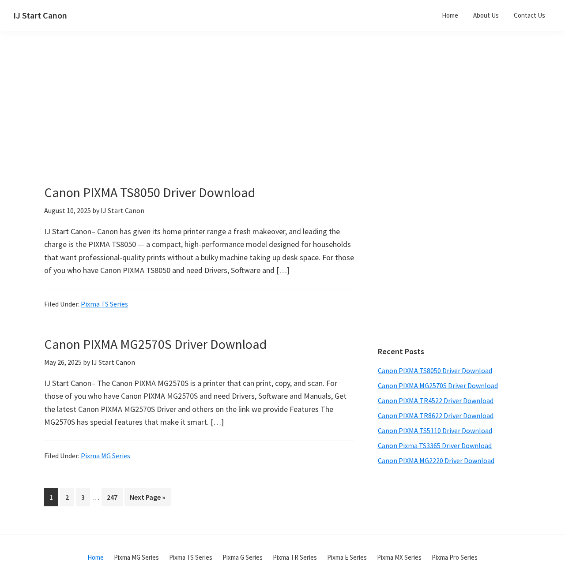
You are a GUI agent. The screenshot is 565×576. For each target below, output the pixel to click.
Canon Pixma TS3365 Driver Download (435, 445)
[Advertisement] (220, 122)
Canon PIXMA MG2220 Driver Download (436, 460)
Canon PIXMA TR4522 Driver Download (435, 400)
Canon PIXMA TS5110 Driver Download (435, 430)
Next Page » (147, 499)
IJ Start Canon (40, 15)
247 (113, 496)
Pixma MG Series (105, 455)
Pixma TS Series (104, 303)
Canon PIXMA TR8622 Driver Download (435, 415)
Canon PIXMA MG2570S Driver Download (155, 344)
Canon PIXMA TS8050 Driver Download (149, 192)
